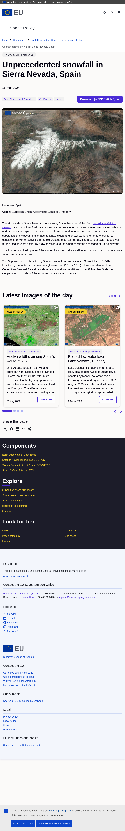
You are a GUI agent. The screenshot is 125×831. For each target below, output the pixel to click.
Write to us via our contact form (19, 681)
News (5, 530)
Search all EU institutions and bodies (23, 745)
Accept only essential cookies (54, 823)
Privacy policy (10, 716)
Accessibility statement (15, 576)
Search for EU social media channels (23, 701)
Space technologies (13, 500)
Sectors (6, 511)
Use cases (70, 536)
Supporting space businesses (18, 490)
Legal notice (9, 721)
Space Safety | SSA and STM (18, 470)
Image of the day (11, 536)
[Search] (112, 12)
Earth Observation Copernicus (47, 40)
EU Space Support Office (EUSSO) (22, 593)
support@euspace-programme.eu (77, 597)
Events (6, 541)
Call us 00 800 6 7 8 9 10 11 (18, 672)
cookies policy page (60, 810)
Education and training (14, 506)
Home (5, 40)
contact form (28, 597)
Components (20, 40)
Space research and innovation (19, 495)
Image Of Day (75, 40)
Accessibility (10, 729)
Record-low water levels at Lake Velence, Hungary (89, 358)
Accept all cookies (23, 823)
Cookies (7, 725)
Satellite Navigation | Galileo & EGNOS (23, 460)
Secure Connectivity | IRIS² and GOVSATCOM (27, 465)
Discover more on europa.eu (18, 657)
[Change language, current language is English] (104, 12)
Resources (71, 530)
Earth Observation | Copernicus (19, 454)
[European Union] (12, 12)
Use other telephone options (18, 677)
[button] (7, 411)
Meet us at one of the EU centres (20, 685)
